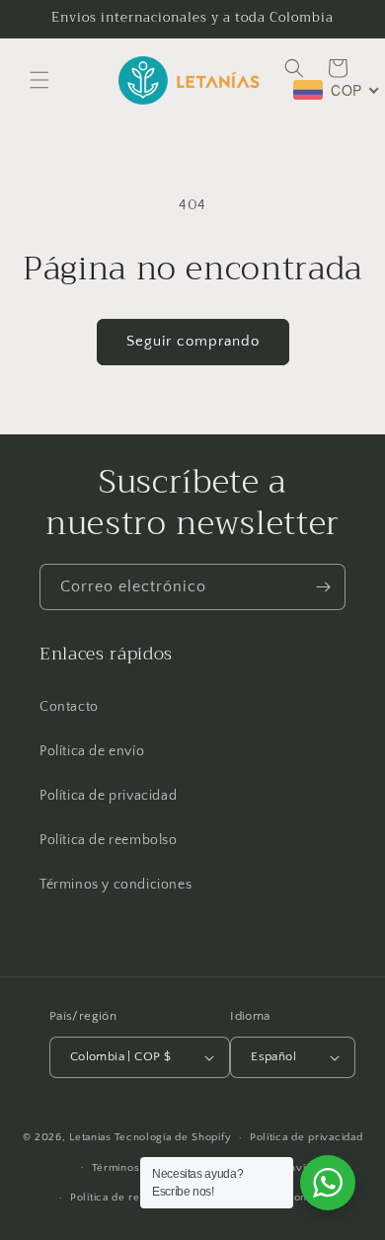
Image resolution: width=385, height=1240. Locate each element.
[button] (39, 80)
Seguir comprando (193, 341)
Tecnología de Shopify (173, 1137)
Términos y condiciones (115, 884)
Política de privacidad (108, 796)
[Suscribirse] (323, 587)
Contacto (69, 707)
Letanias (90, 1137)
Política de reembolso (108, 840)
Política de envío (91, 751)
